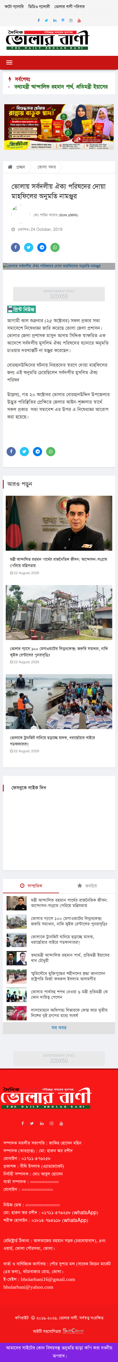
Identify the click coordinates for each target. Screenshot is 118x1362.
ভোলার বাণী (68, 1318)
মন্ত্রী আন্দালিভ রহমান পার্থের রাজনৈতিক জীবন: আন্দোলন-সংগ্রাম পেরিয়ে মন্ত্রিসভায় (69, 903)
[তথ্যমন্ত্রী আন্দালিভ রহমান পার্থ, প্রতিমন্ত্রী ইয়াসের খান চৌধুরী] (19, 958)
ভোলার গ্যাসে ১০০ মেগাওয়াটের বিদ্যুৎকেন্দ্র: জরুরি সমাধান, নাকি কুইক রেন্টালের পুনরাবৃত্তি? (69, 921)
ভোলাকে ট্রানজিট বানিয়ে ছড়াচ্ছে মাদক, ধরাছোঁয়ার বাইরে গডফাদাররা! (62, 939)
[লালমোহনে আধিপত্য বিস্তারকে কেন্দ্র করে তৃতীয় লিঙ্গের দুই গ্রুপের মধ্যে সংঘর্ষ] (19, 1013)
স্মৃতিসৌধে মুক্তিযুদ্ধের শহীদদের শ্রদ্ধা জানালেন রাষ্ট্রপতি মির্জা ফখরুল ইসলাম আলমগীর (68, 976)
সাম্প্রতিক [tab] (34, 886)
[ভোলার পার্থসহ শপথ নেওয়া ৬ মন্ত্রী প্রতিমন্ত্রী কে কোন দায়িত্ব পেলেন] (19, 995)
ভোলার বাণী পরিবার (69, 7)
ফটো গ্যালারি (14, 7)
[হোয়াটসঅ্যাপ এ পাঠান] (55, 247)
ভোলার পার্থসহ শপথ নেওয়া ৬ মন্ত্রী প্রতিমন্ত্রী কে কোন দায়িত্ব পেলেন (69, 994)
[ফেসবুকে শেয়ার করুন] (15, 247)
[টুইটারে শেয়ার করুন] (28, 247)
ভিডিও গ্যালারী (39, 7)
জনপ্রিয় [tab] (90, 886)
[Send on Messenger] (41, 247)
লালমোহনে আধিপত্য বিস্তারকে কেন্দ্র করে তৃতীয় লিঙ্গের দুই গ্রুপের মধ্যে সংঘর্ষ (69, 1013)
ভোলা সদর (47, 167)
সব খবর (59, 1028)
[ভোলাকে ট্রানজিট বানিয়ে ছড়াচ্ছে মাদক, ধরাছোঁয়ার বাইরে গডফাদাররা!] (19, 940)
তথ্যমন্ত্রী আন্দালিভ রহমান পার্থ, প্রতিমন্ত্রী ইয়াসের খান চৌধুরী (70, 958)
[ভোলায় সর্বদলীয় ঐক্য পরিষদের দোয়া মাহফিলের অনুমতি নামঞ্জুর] (59, 266)
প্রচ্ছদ (20, 167)
